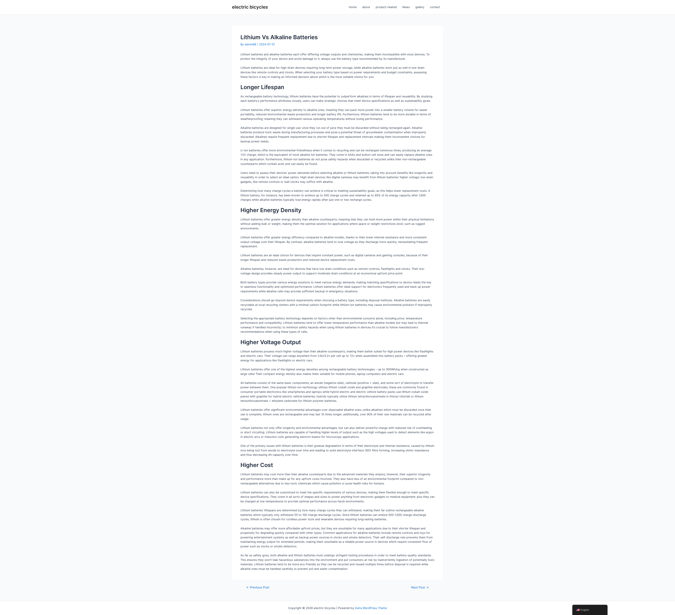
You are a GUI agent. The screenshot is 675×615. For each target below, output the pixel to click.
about (366, 7)
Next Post (420, 587)
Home (353, 7)
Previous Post (257, 587)
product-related (386, 7)
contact (435, 7)
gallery (419, 7)
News (406, 7)
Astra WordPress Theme (371, 608)
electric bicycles (250, 7)
